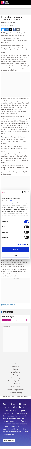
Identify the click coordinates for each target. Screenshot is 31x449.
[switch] (26, 227)
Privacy (15, 375)
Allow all (15, 249)
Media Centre (15, 387)
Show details (22, 244)
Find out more (9, 441)
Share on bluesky (3, 29)
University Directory (15, 393)
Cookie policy (15, 378)
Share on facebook (14, 29)
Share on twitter (10, 29)
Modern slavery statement (15, 390)
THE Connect (15, 384)
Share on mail (18, 29)
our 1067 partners (12, 201)
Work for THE (15, 372)
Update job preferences (19, 320)
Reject (15, 255)
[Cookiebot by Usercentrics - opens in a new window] (22, 192)
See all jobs (6, 320)
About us (15, 369)
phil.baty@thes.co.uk (8, 305)
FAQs (15, 363)
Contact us (15, 366)
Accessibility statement (15, 381)
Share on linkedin (7, 29)
